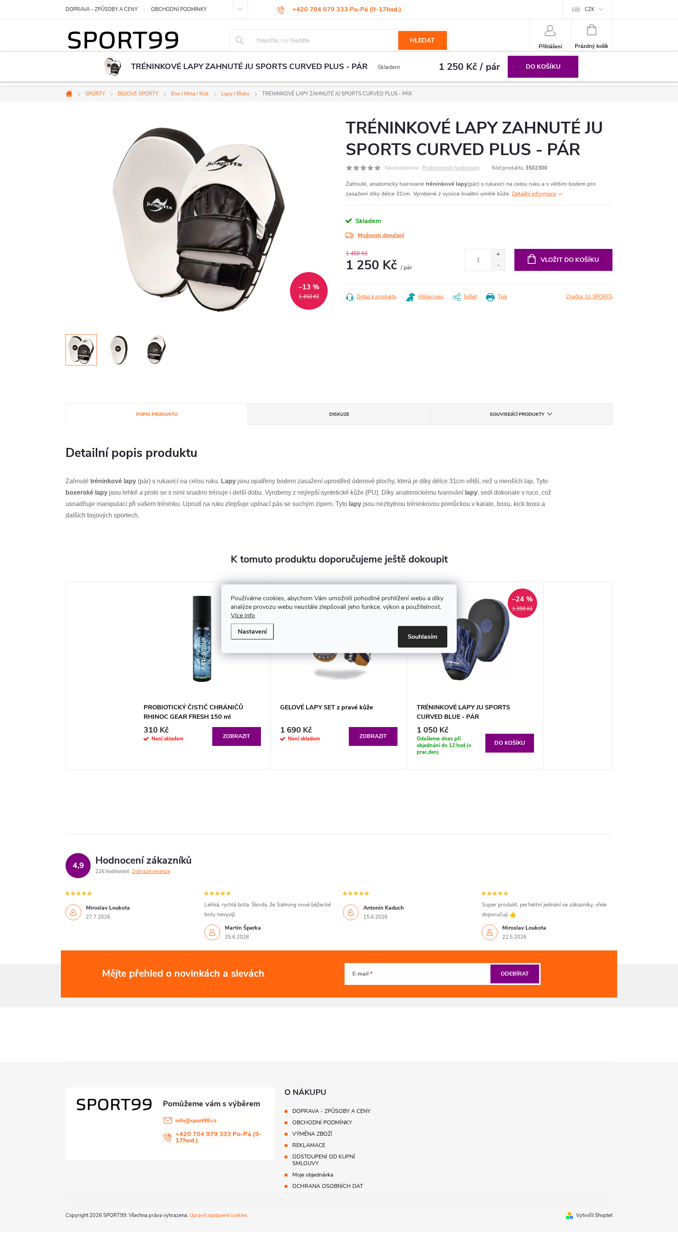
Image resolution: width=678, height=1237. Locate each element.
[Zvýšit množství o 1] (498, 254)
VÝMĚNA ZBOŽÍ (312, 1134)
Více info (243, 615)
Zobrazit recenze (151, 871)
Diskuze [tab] (339, 414)
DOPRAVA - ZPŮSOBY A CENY (102, 9)
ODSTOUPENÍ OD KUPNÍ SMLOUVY (323, 1160)
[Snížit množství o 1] (498, 265)
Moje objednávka (312, 1175)
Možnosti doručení (381, 235)
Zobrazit (236, 736)
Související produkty (517, 414)
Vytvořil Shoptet (594, 1215)
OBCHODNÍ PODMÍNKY (179, 9)
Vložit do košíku (570, 260)
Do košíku (543, 66)
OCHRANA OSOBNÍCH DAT (327, 1186)
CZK (589, 9)
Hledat (422, 40)
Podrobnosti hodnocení (450, 168)
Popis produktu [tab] (157, 414)
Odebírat (515, 974)
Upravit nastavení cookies (218, 1215)
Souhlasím (422, 636)
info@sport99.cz (196, 1120)
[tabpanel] (202, 675)
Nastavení (252, 631)
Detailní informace (534, 193)
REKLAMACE (308, 1145)
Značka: (589, 296)
